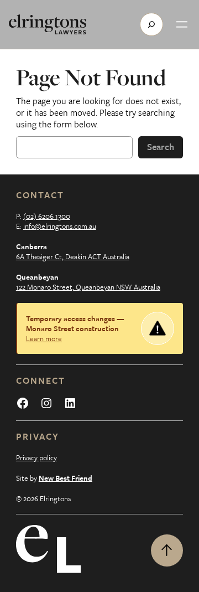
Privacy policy (36, 457)
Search (160, 146)
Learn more (44, 338)
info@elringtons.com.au (59, 225)
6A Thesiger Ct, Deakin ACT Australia (72, 256)
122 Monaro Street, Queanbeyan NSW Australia (88, 286)
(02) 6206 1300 (46, 216)
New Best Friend (65, 477)
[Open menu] (182, 24)
